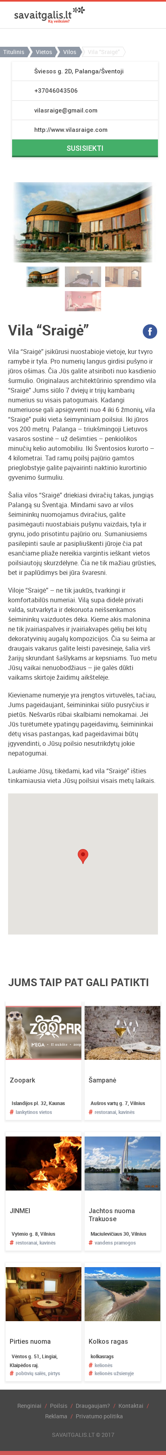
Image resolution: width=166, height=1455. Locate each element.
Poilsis (58, 1405)
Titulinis (13, 52)
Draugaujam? (93, 1405)
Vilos (69, 52)
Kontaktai (130, 1405)
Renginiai (29, 1405)
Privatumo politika (99, 1416)
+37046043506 (56, 90)
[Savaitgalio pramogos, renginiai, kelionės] (50, 14)
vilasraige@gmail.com (66, 110)
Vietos (44, 52)
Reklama (56, 1416)
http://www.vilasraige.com (71, 129)
